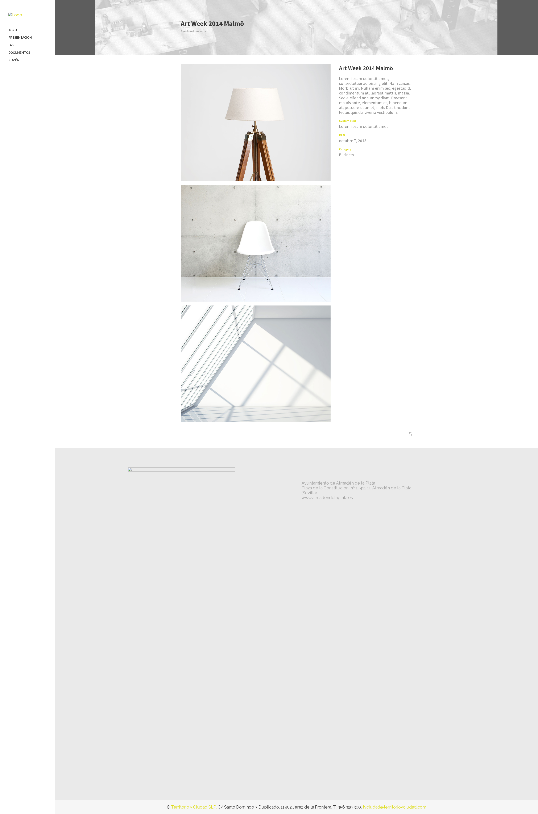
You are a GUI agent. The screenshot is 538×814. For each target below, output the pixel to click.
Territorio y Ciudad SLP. (194, 807)
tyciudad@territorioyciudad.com (394, 807)
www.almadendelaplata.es (327, 497)
